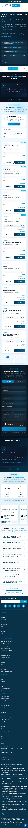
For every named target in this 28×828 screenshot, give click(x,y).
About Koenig (4, 91)
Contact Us (3, 100)
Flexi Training (13, 68)
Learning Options (5, 97)
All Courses (15, 5)
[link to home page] (7, 5)
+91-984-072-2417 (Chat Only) (15, 1)
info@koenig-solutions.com (15, 112)
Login (14, 118)
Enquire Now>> (7, 36)
